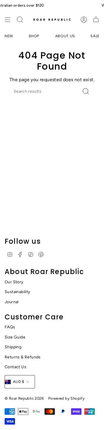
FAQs (10, 327)
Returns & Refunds (23, 357)
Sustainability (17, 291)
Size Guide (15, 337)
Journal (12, 301)
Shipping (13, 347)
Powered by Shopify (66, 398)
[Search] (20, 19)
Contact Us (15, 366)
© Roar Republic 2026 (24, 398)
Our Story (14, 282)
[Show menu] (7, 19)
